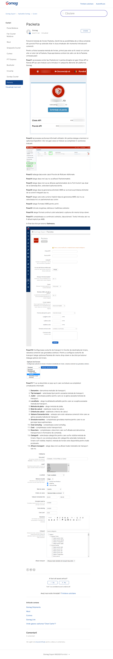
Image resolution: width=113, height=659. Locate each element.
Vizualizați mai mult (13, 87)
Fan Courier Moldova (11, 35)
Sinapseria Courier (14, 48)
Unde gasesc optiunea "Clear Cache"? (41, 624)
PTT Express (11, 59)
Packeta (10, 82)
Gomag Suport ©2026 (52, 654)
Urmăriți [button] (85, 31)
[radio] (52, 582)
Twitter (30, 569)
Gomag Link (30, 620)
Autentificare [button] (100, 4)
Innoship (10, 71)
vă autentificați (40, 642)
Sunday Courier (13, 77)
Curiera (9, 54)
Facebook (27, 569)
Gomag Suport (11, 14)
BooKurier (10, 65)
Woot (9, 42)
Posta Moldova (12, 28)
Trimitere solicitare (86, 4)
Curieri (35, 14)
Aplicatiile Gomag (24, 14)
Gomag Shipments (33, 607)
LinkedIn (34, 569)
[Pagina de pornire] (15, 5)
